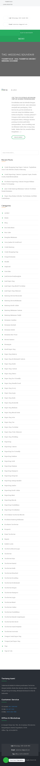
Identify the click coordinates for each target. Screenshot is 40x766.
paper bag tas (9, 422)
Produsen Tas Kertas (11, 524)
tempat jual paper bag (12, 641)
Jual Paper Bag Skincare (13, 291)
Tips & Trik (8, 651)
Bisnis (6, 218)
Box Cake (8, 232)
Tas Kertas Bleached (11, 573)
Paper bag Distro (10, 373)
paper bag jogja (10, 393)
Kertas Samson (9, 339)
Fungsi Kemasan (10, 257)
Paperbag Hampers (11, 471)
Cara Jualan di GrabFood (13, 242)
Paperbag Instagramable (13, 480)
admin (15, 90)
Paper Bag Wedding (11, 437)
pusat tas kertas (10, 534)
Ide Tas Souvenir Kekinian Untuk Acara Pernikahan (23, 98)
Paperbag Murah (10, 500)
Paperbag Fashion (11, 456)
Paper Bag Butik (10, 364)
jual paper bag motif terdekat (15, 286)
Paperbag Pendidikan (12, 505)
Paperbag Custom (11, 446)
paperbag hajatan (11, 466)
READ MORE (18, 137)
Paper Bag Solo (10, 417)
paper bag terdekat (11, 427)
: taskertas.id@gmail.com (18, 24)
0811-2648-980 (12, 706)
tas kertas (8, 553)
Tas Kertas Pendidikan (12, 612)
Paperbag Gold (10, 461)
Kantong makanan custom (13, 310)
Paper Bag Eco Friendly (13, 378)
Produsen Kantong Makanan (14, 519)
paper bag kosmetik (11, 403)
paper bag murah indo (12, 412)
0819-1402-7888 (11, 712)
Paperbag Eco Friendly (12, 451)
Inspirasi (7, 266)
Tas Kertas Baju (10, 558)
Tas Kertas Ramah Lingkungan (15, 617)
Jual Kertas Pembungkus (13, 276)
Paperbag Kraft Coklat (12, 490)
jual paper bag (10, 281)
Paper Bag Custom (11, 369)
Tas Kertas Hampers (11, 592)
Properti (7, 529)
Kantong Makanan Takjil (13, 315)
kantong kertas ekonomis (13, 296)
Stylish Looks (9, 544)
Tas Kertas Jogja (10, 597)
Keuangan (8, 344)
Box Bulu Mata (9, 227)
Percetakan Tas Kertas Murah (14, 514)
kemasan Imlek (10, 330)
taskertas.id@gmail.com (20, 750)
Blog (6, 223)
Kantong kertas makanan (13, 300)
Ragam (7, 539)
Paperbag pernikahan (12, 510)
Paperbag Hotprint (11, 476)
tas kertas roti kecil (11, 622)
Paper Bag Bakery (11, 354)
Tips (6, 646)
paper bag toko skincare (13, 432)
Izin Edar (8, 271)
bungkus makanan (11, 237)
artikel (7, 213)
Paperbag (8, 442)
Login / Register (7, 4)
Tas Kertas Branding (11, 578)
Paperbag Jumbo (10, 485)
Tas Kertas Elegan (10, 587)
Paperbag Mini (10, 495)
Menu (21, 39)
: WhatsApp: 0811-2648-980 (18, 18)
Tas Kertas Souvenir (11, 631)
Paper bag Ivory (10, 388)
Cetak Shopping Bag (11, 252)
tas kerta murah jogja (12, 549)
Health (7, 261)
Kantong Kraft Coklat (12, 305)
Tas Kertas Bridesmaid (12, 583)
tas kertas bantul (10, 563)
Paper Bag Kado (10, 398)
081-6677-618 (10, 709)
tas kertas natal (10, 602)
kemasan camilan (10, 320)
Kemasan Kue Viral (11, 334)
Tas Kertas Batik (10, 568)
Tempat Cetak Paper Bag (13, 636)
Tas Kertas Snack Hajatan (13, 626)
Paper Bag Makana (11, 407)
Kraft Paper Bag (10, 349)
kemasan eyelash (10, 325)
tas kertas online (10, 607)
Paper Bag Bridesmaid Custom (15, 359)
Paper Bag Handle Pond (13, 383)
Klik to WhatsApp (26, 32)
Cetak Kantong (9, 247)
